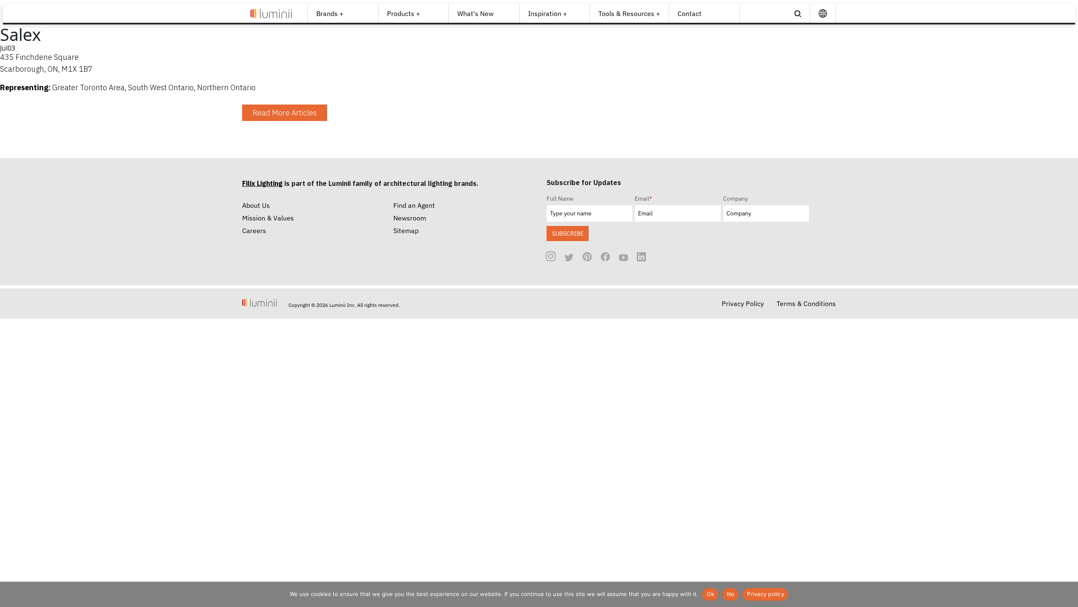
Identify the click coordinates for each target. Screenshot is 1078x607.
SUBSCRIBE (568, 233)
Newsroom (409, 218)
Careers (254, 230)
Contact (690, 13)
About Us (256, 205)
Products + (403, 13)
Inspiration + (547, 13)
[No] (1067, 594)
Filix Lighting (262, 183)
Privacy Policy (743, 303)
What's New (475, 13)
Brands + (330, 13)
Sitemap (406, 230)
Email (643, 198)
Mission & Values (268, 218)
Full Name (560, 198)
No (731, 594)
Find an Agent (414, 205)
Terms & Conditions (806, 303)
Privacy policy (765, 594)
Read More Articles (285, 113)
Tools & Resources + (629, 13)
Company (735, 198)
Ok (710, 594)
